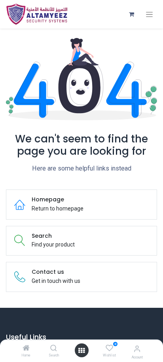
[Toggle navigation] (149, 14)
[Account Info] (137, 348)
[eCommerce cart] (131, 14)
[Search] (53, 348)
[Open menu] (81, 350)
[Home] (26, 348)
